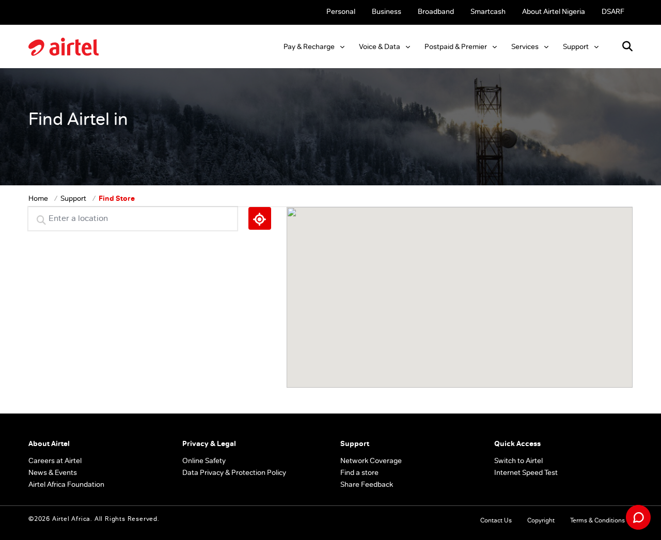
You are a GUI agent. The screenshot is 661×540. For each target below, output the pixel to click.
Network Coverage (371, 460)
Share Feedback (366, 484)
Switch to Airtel (518, 460)
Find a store (359, 472)
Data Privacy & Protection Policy (234, 472)
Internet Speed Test (526, 472)
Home (38, 198)
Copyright (541, 520)
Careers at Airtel (55, 460)
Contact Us (496, 520)
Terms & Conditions (597, 520)
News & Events (52, 472)
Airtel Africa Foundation (66, 484)
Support (73, 198)
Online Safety (204, 460)
